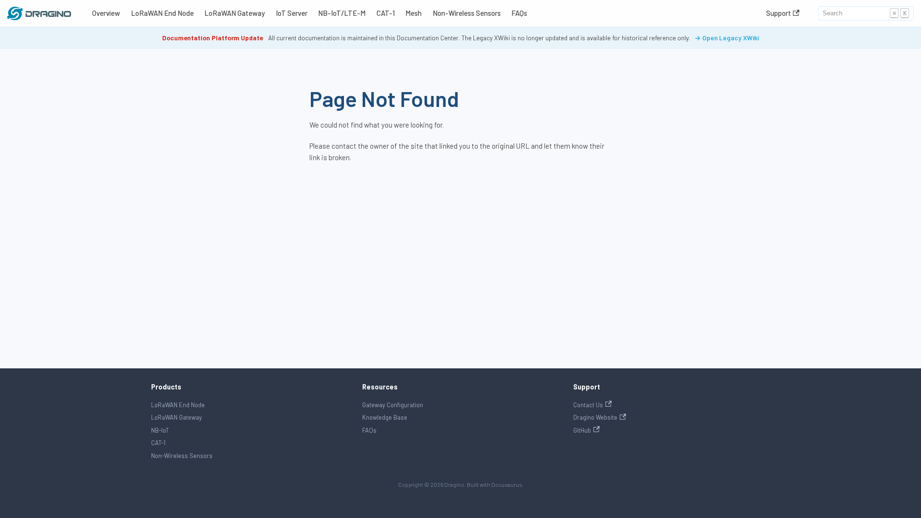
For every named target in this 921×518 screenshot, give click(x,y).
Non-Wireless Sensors (467, 13)
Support (778, 13)
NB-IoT (160, 430)
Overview (106, 13)
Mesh (413, 13)
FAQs (519, 13)
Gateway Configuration (392, 405)
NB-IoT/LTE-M (342, 13)
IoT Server (291, 13)
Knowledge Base (384, 417)
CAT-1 (386, 13)
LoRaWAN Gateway (234, 13)
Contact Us (588, 405)
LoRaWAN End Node (162, 13)
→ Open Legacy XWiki (727, 38)
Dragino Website (595, 417)
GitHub (582, 430)
